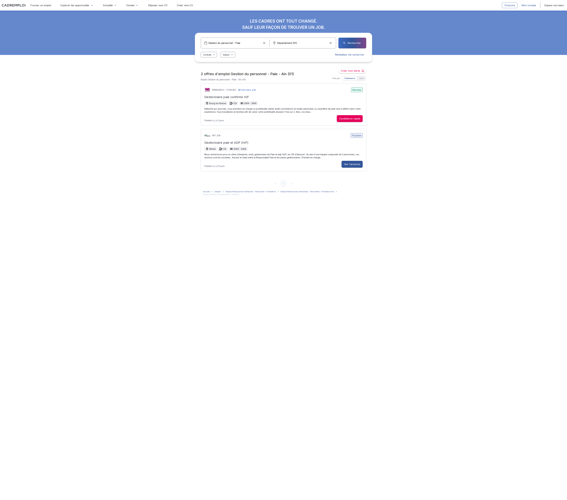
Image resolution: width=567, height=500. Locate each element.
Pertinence (350, 78)
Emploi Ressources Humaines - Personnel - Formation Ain (307, 191)
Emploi (218, 191)
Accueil (206, 191)
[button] (264, 43)
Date (361, 78)
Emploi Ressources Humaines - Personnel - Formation (251, 191)
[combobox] (235, 43)
